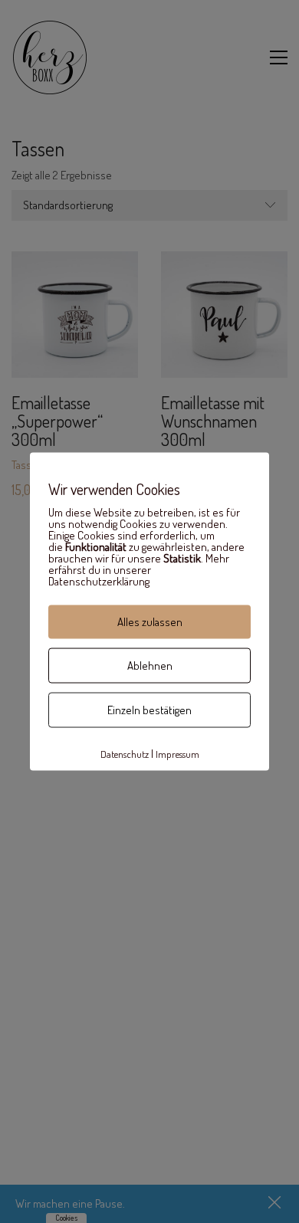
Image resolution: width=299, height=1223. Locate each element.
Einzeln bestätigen (149, 710)
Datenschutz (124, 753)
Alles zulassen (149, 622)
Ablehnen (149, 665)
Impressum (177, 753)
